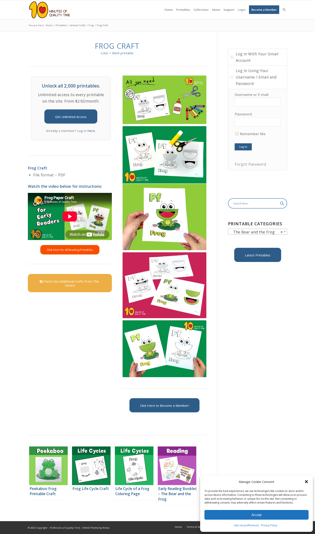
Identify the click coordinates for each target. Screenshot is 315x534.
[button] (306, 482)
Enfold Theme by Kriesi (95, 527)
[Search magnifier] (282, 203)
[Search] (284, 9)
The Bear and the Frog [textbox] (256, 231)
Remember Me (252, 133)
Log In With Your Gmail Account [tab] (257, 57)
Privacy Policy (269, 525)
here (91, 131)
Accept (256, 515)
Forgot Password (250, 164)
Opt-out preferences (246, 525)
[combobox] (257, 232)
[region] (257, 129)
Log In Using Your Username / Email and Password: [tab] (256, 77)
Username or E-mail (251, 94)
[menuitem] (168, 9)
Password (243, 114)
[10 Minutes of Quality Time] (49, 9)
